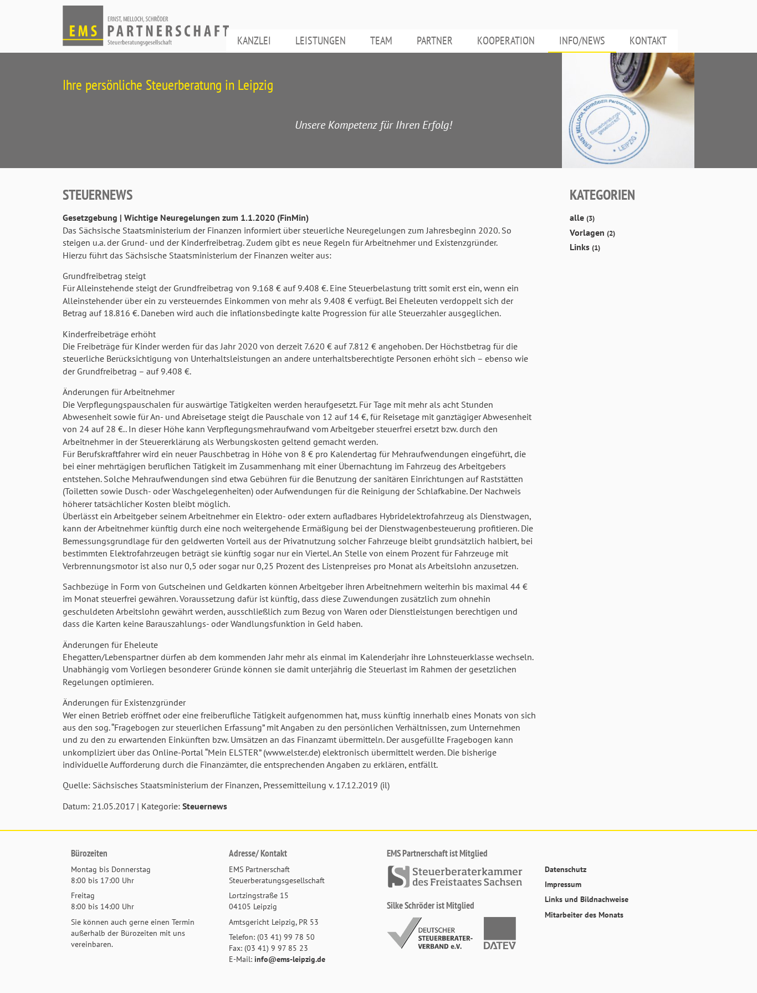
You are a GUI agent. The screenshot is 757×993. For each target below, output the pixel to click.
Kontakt (648, 40)
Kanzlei (254, 40)
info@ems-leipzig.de (289, 959)
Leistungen (320, 40)
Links (585, 246)
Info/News (582, 40)
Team (381, 40)
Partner (435, 40)
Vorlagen (592, 232)
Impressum (563, 884)
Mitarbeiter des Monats (584, 914)
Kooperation (506, 40)
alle (582, 217)
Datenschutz (565, 869)
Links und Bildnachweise (586, 899)
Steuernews (204, 806)
